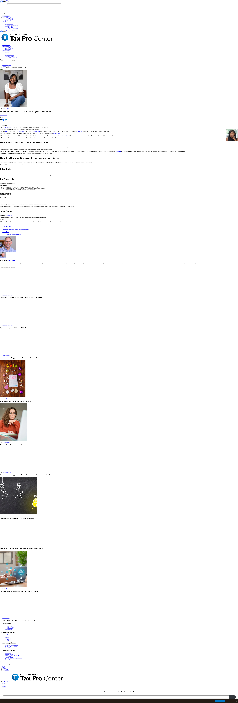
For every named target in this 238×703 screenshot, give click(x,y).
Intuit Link (80, 131)
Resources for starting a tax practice (12, 655)
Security (4, 668)
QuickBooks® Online (35, 131)
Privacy (3, 667)
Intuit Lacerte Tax (8, 626)
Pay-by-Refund (8, 639)
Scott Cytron (9, 122)
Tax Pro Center (8, 656)
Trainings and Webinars (9, 27)
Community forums (9, 654)
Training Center (8, 653)
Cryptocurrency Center (9, 26)
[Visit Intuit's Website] (1, 1)
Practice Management (6, 17)
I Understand (220, 701)
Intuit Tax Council (56, 133)
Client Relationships (6, 21)
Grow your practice (9, 19)
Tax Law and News (6, 15)
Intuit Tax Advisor (65, 135)
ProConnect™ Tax (21, 131)
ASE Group (7, 131)
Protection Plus (8, 638)
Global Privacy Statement (26, 700)
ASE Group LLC (8, 215)
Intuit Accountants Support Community (6, 30)
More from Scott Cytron (219, 262)
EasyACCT (7, 647)
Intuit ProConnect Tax (9, 627)
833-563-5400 (7, 681)
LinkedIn (4, 687)
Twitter (3, 684)
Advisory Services (6, 16)
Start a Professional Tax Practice (11, 28)
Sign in (15, 30)
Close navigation (3, 13)
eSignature (7, 637)
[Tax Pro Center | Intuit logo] (34, 13)
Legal (3, 666)
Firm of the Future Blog (9, 657)
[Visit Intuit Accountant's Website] (6, 1)
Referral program (8, 629)
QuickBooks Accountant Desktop (11, 646)
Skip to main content (4, 0)
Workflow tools (8, 20)
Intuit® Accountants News (7, 295)
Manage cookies (5, 670)
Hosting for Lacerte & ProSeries (11, 635)
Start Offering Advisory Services (11, 25)
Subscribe (232, 697)
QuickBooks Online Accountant (11, 645)
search (1, 59)
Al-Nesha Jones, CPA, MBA (8, 127)
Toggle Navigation (5, 2)
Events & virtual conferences (10, 659)
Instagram (4, 686)
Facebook (4, 683)
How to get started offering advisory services (13, 658)
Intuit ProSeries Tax (9, 628)
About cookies (5, 669)
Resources (4, 22)
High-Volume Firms (9, 24)
